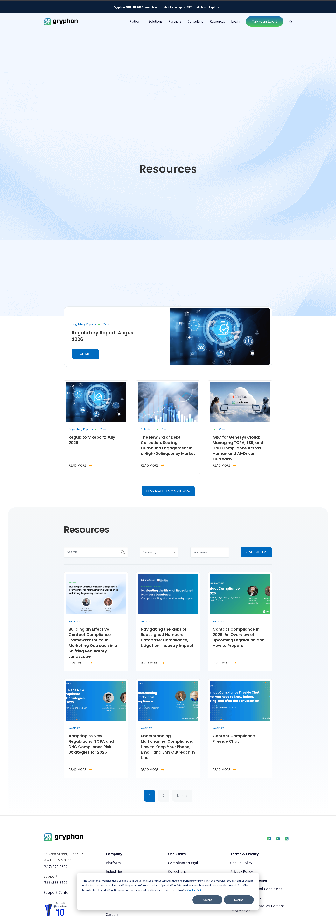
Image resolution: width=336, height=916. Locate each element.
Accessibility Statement (250, 880)
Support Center (57, 892)
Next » (182, 795)
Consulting (196, 21)
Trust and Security (245, 897)
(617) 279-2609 (55, 866)
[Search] (289, 21)
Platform (113, 863)
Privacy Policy (241, 871)
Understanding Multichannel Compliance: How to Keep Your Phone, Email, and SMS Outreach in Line (168, 746)
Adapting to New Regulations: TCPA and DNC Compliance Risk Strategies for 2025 (91, 744)
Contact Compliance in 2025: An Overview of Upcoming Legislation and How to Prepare (239, 637)
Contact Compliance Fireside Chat (234, 738)
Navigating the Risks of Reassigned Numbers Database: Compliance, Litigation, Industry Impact (167, 637)
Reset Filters (257, 552)
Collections (148, 429)
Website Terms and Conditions (256, 888)
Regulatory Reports (84, 324)
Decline (238, 899)
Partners (175, 21)
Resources (217, 21)
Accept (207, 899)
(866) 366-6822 (55, 882)
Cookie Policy (195, 890)
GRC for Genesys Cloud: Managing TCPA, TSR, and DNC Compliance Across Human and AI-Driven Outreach (238, 448)
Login (235, 21)
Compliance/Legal (183, 863)
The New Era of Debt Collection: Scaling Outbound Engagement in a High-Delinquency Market (168, 445)
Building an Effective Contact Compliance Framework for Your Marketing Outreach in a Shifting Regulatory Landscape (93, 642)
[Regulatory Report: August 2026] (220, 336)
